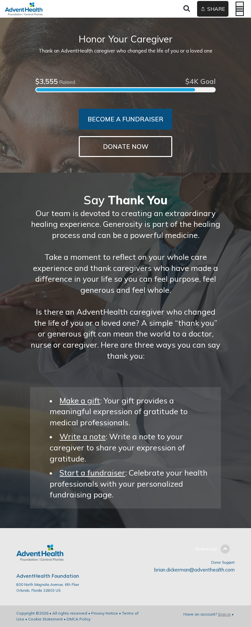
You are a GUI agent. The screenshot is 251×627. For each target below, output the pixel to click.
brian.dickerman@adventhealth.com (194, 570)
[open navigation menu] (240, 9)
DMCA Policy (79, 619)
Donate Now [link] (125, 146)
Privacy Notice (104, 613)
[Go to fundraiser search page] (186, 9)
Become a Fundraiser (125, 119)
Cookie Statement (45, 619)
